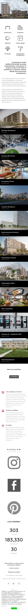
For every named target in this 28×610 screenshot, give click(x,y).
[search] (22, 2)
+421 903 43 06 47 (20, 578)
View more (3, 606)
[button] (26, 2)
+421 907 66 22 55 (10, 578)
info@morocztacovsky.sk (15, 575)
